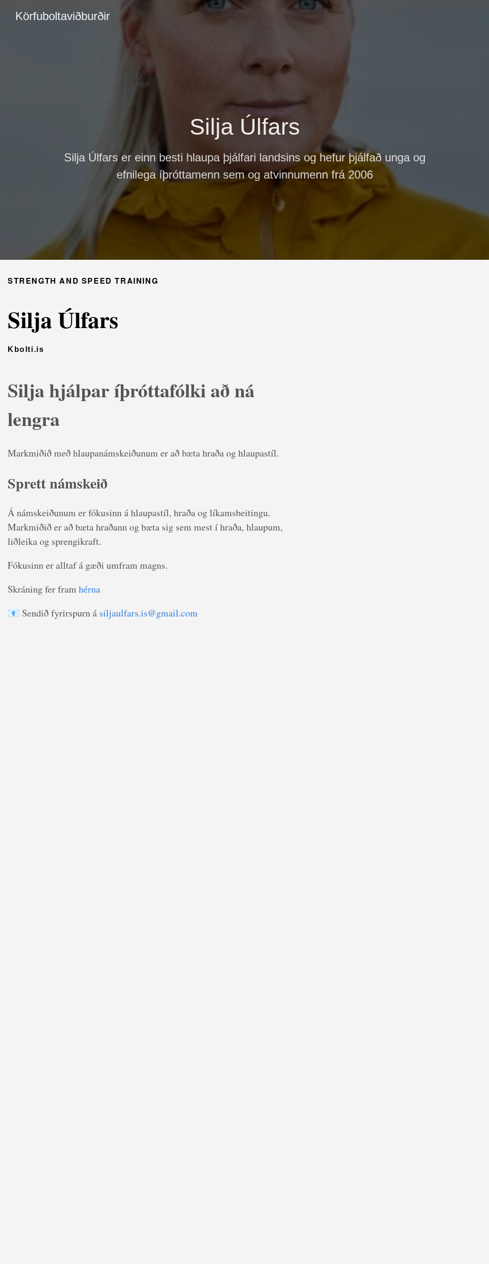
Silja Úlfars (245, 126)
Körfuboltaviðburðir (62, 16)
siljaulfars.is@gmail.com (148, 612)
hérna (89, 589)
